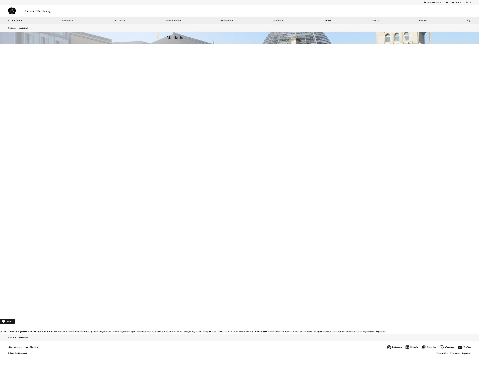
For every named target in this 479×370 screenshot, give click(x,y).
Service (423, 20)
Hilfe (10, 347)
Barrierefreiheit (442, 353)
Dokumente (227, 20)
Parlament (67, 20)
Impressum (466, 353)
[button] (468, 2)
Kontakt (18, 347)
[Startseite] (29, 10)
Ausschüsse (119, 20)
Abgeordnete (15, 20)
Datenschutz (455, 353)
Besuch (375, 20)
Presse (328, 20)
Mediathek (279, 20)
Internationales (173, 20)
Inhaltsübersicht (31, 347)
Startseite (12, 28)
